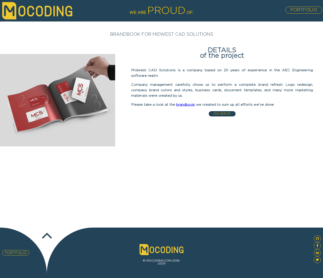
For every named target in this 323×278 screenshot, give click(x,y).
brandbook (185, 104)
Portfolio (303, 10)
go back (222, 113)
